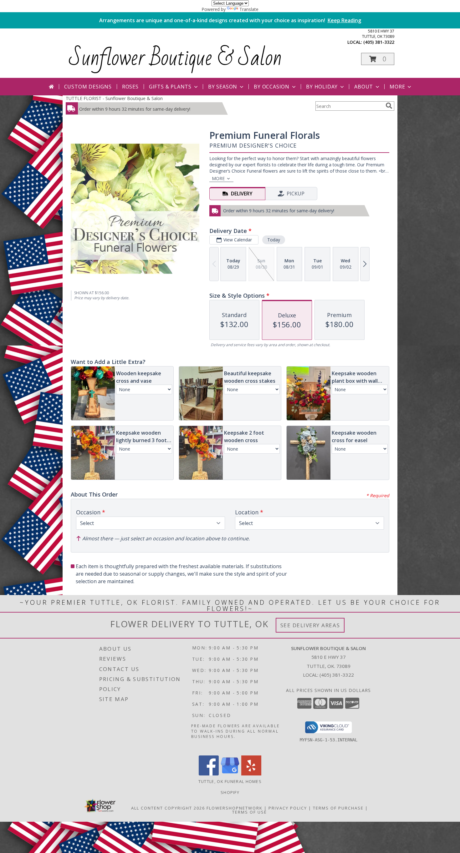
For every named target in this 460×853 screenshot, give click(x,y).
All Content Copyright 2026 (168, 808)
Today (273, 240)
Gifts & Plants (170, 86)
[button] (377, 59)
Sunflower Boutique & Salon (175, 58)
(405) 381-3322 (378, 42)
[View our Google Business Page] (230, 774)
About (363, 86)
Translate (248, 9)
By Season (222, 86)
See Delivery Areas (310, 625)
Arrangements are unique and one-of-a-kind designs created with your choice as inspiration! (230, 20)
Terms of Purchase (338, 808)
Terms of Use (249, 812)
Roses (130, 86)
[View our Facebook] (209, 774)
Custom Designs (88, 86)
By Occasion (271, 86)
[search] (389, 105)
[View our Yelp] (251, 774)
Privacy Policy (287, 808)
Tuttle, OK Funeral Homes (230, 781)
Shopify (230, 792)
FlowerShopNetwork (235, 808)
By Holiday (322, 86)
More (397, 86)
